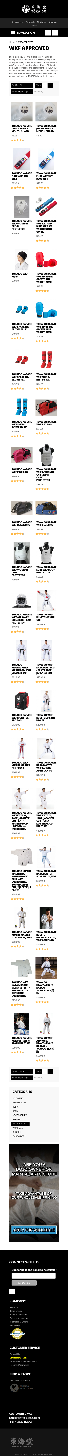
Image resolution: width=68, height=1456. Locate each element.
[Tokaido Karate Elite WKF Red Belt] (22, 159)
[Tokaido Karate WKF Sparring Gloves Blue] (22, 310)
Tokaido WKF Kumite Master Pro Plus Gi (21, 765)
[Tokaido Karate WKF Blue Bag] (46, 508)
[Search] (48, 33)
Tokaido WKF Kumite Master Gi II (45, 617)
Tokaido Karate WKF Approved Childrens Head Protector (22, 618)
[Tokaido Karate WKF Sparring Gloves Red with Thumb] (46, 259)
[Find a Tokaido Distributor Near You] (21, 1388)
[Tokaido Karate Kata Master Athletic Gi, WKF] (46, 857)
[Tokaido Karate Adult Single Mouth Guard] (22, 112)
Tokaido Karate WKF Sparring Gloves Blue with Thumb (46, 328)
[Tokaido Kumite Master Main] (46, 600)
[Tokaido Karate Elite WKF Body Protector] (46, 553)
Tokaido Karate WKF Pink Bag (22, 471)
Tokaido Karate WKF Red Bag (46, 423)
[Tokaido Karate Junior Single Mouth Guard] (46, 112)
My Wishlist (41, 22)
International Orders (19, 1322)
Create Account (18, 22)
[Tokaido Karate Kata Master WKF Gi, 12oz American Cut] (46, 748)
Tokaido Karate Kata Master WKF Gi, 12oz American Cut (46, 766)
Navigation (26, 33)
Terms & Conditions (18, 1315)
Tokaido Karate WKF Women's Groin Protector (22, 225)
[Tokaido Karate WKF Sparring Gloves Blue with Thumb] (46, 310)
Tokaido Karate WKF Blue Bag (46, 524)
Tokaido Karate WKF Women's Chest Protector (22, 571)
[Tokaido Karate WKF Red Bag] (46, 407)
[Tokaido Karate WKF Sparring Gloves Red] (22, 360)
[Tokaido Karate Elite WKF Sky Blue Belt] (46, 159)
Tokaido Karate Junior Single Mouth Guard (46, 128)
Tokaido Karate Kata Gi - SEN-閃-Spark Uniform (22, 1040)
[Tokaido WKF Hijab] (22, 259)
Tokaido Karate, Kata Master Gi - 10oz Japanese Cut (21, 669)
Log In (34, 25)
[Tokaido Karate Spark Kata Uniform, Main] (22, 1024)
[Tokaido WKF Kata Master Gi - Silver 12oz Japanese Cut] (46, 650)
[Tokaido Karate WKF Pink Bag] (22, 455)
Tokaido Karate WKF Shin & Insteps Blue (22, 424)
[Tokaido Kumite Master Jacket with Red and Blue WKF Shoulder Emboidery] (22, 857)
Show (14, 91)
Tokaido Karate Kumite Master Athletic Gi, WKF (22, 934)
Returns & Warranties (19, 1365)
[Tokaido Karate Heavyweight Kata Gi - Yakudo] (46, 968)
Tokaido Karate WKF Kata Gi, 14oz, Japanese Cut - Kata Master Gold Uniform (46, 819)
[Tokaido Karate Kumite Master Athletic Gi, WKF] (22, 918)
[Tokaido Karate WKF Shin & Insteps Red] (46, 360)
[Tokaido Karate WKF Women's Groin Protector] (22, 207)
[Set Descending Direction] (30, 85)
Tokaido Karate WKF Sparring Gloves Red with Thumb (46, 278)
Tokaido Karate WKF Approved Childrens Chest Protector (46, 475)
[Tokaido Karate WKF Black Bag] (22, 508)
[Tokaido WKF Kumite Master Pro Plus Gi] (22, 748)
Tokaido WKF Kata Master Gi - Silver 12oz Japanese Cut (45, 669)
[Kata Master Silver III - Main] (22, 650)
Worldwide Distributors (20, 1381)
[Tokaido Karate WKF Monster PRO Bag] (22, 701)
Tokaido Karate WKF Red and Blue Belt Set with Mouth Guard (46, 226)
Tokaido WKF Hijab (20, 275)
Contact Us (15, 1354)
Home (12, 42)
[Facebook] (12, 1291)
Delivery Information (19, 1318)
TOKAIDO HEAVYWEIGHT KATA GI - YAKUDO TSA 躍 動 (45, 988)
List (50, 85)
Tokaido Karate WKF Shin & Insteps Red (46, 377)
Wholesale (30, 22)
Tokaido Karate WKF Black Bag (22, 524)
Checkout (52, 22)
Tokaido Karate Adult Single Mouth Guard (22, 128)
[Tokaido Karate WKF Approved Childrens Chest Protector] (46, 455)
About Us (14, 1307)
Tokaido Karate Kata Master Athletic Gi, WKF (46, 873)
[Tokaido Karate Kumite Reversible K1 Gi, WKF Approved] (46, 918)
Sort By (15, 85)
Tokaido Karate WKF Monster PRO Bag (22, 717)
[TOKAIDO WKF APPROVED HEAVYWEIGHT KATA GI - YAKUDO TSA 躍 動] (46, 1024)
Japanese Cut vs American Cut (23, 1361)
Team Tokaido (16, 1311)
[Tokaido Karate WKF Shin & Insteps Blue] (22, 407)
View (38, 85)
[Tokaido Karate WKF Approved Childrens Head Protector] (22, 600)
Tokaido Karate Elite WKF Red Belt (22, 176)
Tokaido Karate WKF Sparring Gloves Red (22, 377)
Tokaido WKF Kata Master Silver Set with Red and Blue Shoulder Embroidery (21, 989)
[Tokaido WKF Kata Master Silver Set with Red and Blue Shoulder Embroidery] (22, 968)
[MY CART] (55, 33)
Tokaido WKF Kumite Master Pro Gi (45, 717)
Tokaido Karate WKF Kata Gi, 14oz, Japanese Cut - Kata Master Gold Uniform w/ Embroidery (22, 821)
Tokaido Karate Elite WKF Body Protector (46, 569)
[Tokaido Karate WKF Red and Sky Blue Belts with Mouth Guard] (46, 207)
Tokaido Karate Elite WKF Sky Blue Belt (46, 176)
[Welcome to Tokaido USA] (34, 9)
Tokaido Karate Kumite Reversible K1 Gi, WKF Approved (46, 936)
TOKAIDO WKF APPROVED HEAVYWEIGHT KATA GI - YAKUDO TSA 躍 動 (45, 1044)
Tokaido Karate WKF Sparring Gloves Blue (22, 326)
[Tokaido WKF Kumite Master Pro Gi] (46, 701)
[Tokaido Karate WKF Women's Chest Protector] (22, 553)
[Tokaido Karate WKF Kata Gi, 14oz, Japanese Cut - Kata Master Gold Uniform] (46, 798)
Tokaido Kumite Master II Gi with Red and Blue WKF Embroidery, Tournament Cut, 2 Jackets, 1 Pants (21, 880)
